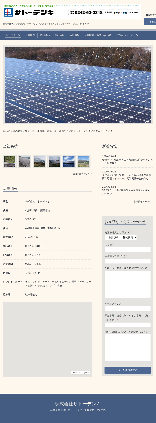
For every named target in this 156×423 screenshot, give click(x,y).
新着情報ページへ (143, 201)
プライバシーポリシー (128, 35)
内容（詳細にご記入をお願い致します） (126, 331)
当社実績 (60, 35)
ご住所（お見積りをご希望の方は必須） (126, 268)
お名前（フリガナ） (116, 256)
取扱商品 (45, 35)
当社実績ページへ (82, 173)
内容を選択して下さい (117, 232)
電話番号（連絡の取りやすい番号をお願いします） (126, 317)
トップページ (13, 35)
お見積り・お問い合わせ (97, 35)
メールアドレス (113, 303)
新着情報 (30, 35)
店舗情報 (74, 35)
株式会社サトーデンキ (78, 403)
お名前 (109, 244)
